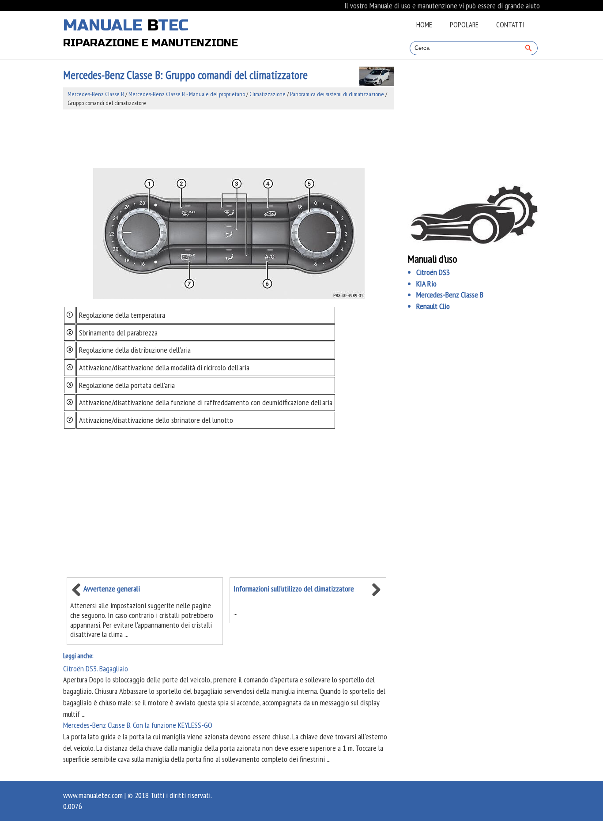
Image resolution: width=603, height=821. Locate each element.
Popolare (464, 25)
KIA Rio (426, 284)
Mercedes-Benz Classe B (96, 94)
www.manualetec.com (93, 795)
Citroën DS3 (433, 272)
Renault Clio (433, 306)
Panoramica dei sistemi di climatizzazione (337, 94)
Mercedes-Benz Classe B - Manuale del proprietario (186, 94)
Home (424, 25)
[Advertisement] (228, 138)
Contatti (510, 25)
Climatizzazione (267, 94)
